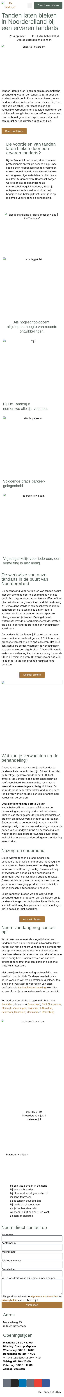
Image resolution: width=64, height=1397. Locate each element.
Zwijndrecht (34, 1008)
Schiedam (7, 1012)
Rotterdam (7, 1004)
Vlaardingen (19, 1008)
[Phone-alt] (30, 1383)
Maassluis (19, 1012)
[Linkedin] (22, 1383)
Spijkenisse (54, 1004)
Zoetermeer (33, 1004)
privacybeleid (9, 1300)
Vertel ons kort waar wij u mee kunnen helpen (28, 1278)
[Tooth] (7, 1383)
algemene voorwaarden (44, 1296)
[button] (29, 5)
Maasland (32, 1012)
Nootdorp (47, 1008)
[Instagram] (15, 1383)
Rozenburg (48, 1012)
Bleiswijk (6, 1008)
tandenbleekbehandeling (32, 987)
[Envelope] (38, 1383)
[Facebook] (46, 1383)
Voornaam (8, 1234)
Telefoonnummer (11, 1260)
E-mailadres (9, 1269)
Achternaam (9, 1243)
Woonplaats (8, 1251)
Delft (44, 1004)
